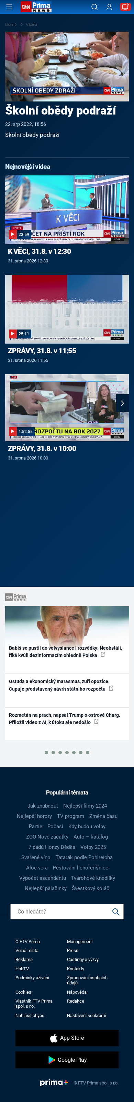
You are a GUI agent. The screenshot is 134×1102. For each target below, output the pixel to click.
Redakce (75, 1001)
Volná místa (26, 950)
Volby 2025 (93, 847)
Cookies (23, 992)
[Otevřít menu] (9, 6)
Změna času (103, 816)
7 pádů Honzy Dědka (52, 847)
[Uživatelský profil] (109, 7)
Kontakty (75, 968)
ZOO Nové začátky (47, 837)
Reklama (24, 959)
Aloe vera (37, 868)
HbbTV (22, 968)
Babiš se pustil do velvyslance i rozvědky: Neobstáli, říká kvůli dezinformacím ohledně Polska (65, 651)
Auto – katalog (91, 837)
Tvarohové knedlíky (93, 878)
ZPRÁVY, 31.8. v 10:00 (42, 448)
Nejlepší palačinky (46, 888)
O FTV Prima (27, 941)
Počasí (55, 826)
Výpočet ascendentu (42, 878)
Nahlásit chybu (29, 1015)
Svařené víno (36, 857)
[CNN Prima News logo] (36, 6)
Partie (35, 826)
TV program (70, 816)
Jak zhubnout (42, 806)
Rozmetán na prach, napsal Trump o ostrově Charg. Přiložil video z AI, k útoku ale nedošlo (64, 718)
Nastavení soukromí (86, 1015)
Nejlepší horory (34, 816)
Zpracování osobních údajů (87, 980)
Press (72, 950)
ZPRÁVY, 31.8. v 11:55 (42, 351)
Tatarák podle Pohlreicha (84, 857)
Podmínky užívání (32, 977)
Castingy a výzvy (83, 959)
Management (80, 941)
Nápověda (77, 992)
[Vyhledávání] (94, 7)
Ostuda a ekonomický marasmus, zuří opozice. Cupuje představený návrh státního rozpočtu (59, 685)
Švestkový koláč (90, 888)
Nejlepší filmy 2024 (85, 806)
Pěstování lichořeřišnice (80, 868)
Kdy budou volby (86, 826)
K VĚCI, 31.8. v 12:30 (39, 251)
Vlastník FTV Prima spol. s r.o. (34, 1003)
